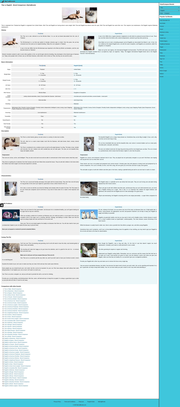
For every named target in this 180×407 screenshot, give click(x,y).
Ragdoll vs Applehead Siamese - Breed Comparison (17, 360)
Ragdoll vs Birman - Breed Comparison (14, 375)
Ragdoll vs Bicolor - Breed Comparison (14, 373)
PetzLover (81, 401)
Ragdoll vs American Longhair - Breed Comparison (17, 352)
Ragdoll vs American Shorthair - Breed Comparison (17, 356)
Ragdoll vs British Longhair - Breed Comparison (16, 385)
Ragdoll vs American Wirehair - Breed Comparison (16, 358)
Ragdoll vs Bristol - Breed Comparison (13, 383)
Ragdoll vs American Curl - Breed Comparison (15, 348)
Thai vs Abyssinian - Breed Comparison (14, 291)
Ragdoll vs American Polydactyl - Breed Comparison (17, 354)
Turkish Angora (163, 41)
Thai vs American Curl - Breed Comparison (15, 300)
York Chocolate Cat (165, 20)
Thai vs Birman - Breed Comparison (13, 328)
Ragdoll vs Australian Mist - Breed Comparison (15, 368)
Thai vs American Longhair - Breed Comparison (16, 304)
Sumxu (161, 67)
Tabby (161, 64)
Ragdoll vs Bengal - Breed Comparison (14, 372)
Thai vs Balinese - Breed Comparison (13, 322)
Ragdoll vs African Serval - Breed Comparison (15, 342)
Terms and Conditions (69, 401)
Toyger (161, 47)
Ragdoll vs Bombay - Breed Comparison (14, 379)
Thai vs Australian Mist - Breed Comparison (15, 320)
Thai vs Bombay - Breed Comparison (13, 332)
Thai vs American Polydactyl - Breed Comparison (16, 306)
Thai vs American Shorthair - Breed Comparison (16, 308)
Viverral (162, 26)
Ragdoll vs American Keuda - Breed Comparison (16, 350)
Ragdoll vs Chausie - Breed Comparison (14, 344)
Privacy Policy (57, 401)
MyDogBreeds (101, 401)
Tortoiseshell (163, 50)
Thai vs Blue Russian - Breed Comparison (14, 330)
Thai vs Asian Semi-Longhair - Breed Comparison (16, 318)
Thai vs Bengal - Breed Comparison (13, 324)
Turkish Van (163, 38)
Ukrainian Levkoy (164, 32)
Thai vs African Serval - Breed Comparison (14, 295)
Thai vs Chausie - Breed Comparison (13, 297)
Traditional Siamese (165, 44)
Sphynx (162, 73)
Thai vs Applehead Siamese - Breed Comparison (16, 312)
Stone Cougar (163, 70)
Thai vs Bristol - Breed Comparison (13, 336)
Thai (39, 33)
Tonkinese (162, 55)
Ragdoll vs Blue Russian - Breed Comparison (15, 377)
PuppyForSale (91, 401)
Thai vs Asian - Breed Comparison (12, 316)
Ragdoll (117, 33)
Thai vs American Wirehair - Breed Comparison (16, 310)
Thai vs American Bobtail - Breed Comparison (15, 298)
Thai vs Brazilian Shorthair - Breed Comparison (16, 334)
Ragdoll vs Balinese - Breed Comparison (14, 370)
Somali (161, 76)
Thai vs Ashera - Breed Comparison (13, 314)
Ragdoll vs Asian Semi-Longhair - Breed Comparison (17, 366)
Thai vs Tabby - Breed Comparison (13, 289)
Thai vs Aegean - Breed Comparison (13, 293)
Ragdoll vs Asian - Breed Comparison (13, 364)
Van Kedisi (162, 23)
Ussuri (161, 29)
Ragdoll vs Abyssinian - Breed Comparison (15, 338)
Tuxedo (162, 35)
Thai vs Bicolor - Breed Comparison (13, 326)
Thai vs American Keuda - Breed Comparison (15, 302)
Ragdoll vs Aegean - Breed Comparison (14, 340)
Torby (161, 53)
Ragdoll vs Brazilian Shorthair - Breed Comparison (16, 381)
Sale (42, 33)
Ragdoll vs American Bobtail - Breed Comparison (16, 346)
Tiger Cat (162, 58)
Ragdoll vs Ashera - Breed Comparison (14, 362)
